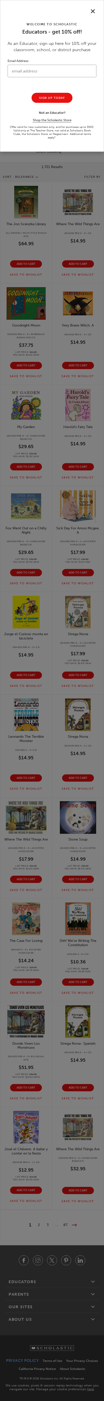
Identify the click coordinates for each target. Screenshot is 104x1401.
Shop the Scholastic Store (52, 120)
